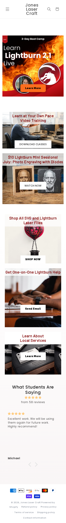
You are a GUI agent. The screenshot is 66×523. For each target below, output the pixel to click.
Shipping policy (46, 512)
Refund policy (29, 506)
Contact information (34, 517)
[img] (33, 397)
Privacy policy (49, 506)
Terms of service (24, 512)
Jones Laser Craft (30, 502)
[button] (7, 9)
